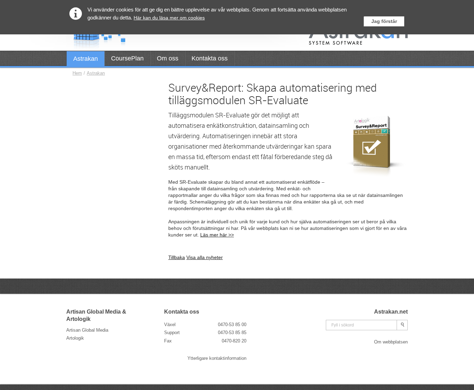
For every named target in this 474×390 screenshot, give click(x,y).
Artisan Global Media (87, 330)
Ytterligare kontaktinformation (216, 358)
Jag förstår (384, 21)
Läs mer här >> (217, 235)
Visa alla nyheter (204, 257)
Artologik (75, 338)
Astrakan (96, 73)
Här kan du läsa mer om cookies (169, 17)
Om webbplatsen (391, 342)
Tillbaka (176, 257)
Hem (77, 73)
